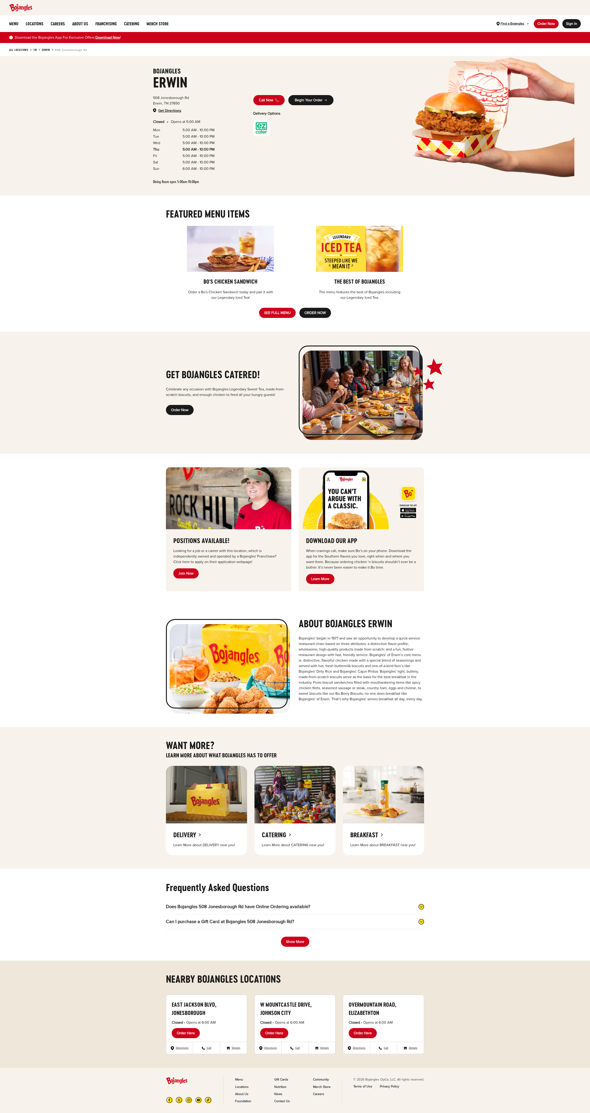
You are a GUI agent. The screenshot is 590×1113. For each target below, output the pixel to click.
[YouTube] (198, 1100)
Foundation (243, 1101)
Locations (242, 1087)
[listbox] (295, 263)
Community (321, 1079)
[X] (179, 1100)
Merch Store (321, 1087)
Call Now (266, 100)
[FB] (169, 1100)
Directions (182, 1048)
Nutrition (280, 1087)
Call (209, 1048)
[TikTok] (208, 1100)
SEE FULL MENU (277, 313)
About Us (241, 1094)
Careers (318, 1094)
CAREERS (58, 23)
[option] (230, 263)
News (278, 1094)
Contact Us (282, 1101)
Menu (239, 1079)
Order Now (546, 23)
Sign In (571, 23)
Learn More (320, 579)
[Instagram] (189, 1100)
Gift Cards (281, 1079)
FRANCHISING (106, 23)
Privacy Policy (389, 1086)
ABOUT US (80, 23)
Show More (295, 941)
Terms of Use (362, 1086)
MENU (13, 23)
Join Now (186, 573)
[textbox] (68, 37)
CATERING (131, 23)
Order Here (186, 1033)
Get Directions (169, 110)
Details (236, 1048)
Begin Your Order (308, 100)
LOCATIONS (34, 23)
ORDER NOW (315, 313)
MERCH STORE (158, 23)
